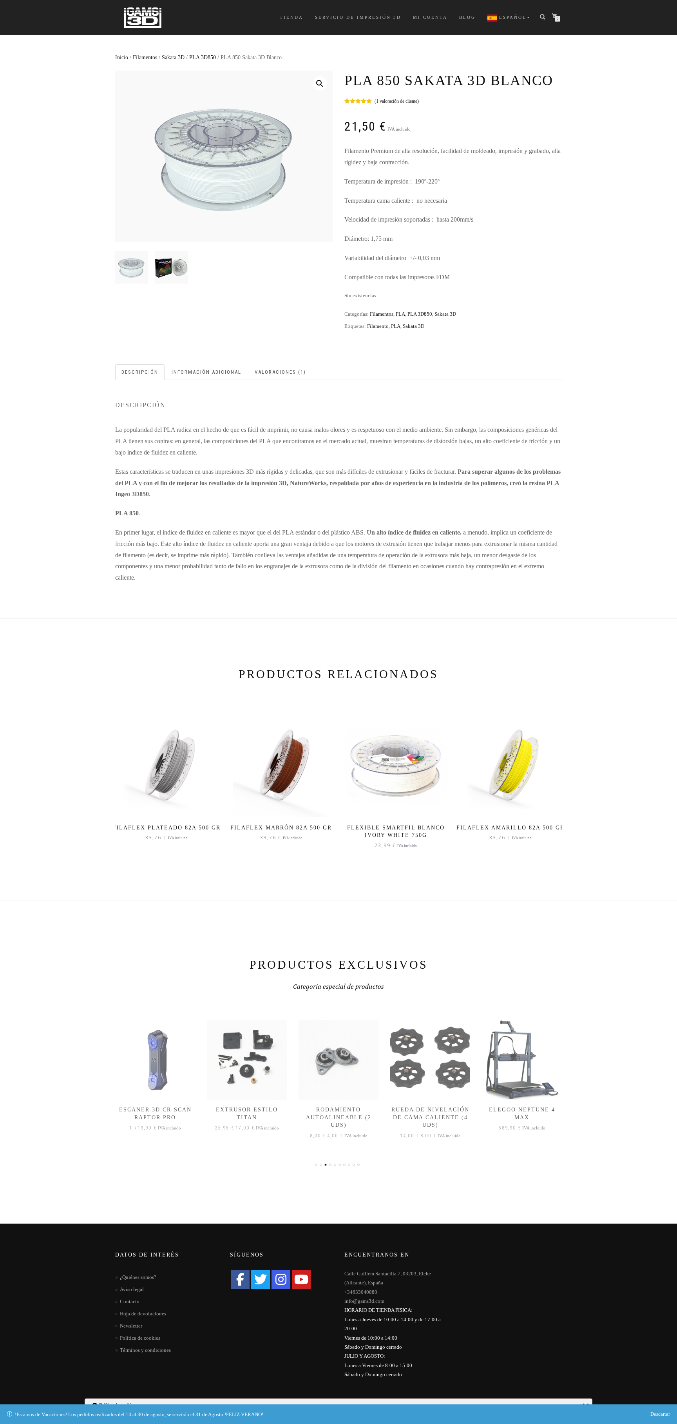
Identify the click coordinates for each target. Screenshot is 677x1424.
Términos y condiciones (145, 1350)
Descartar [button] (660, 1414)
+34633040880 (360, 1292)
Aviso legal (132, 1289)
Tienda (291, 17)
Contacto (129, 1301)
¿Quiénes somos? (138, 1277)
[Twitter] (260, 1279)
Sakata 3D (173, 57)
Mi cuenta (430, 17)
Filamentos (145, 57)
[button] (320, 83)
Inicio (121, 57)
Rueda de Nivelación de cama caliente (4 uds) (430, 1117)
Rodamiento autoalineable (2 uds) (338, 1117)
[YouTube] (301, 1279)
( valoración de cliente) (397, 101)
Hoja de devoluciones (143, 1314)
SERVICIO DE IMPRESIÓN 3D (358, 17)
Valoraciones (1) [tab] (280, 372)
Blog (467, 17)
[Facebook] (240, 1279)
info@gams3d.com (364, 1301)
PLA (400, 314)
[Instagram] (281, 1279)
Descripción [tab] (139, 372)
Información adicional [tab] (206, 372)
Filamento (378, 326)
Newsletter (131, 1326)
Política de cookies (140, 1338)
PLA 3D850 (202, 57)
